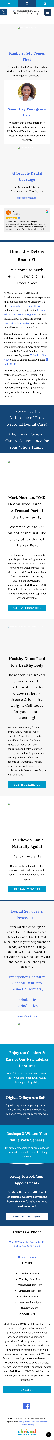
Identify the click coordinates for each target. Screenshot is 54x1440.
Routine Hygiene (27, 314)
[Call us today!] (45, 3)
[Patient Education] (27, 475)
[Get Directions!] (9, 3)
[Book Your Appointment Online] (27, 3)
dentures (32, 1073)
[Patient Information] (27, 36)
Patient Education (27, 607)
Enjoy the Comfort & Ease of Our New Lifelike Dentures (27, 1059)
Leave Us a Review (27, 1015)
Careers (27, 1389)
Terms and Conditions (39, 1422)
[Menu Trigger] (47, 12)
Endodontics (27, 1000)
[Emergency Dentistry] (27, 92)
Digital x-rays (13, 1105)
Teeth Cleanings (27, 784)
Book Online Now (27, 1216)
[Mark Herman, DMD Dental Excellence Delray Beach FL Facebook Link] (26, 1406)
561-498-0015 (28, 1257)
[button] (3, 12)
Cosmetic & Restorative (16, 323)
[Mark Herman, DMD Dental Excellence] (27, 16)
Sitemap (31, 1424)
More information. (27, 197)
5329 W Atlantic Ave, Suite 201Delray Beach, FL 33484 (28, 1244)
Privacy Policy (24, 1422)
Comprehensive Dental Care (25, 305)
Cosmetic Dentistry (27, 989)
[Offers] (27, 156)
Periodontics (27, 1006)
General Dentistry (27, 983)
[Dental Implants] (27, 817)
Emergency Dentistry (27, 977)
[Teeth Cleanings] (27, 640)
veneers (26, 1156)
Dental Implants (27, 888)
